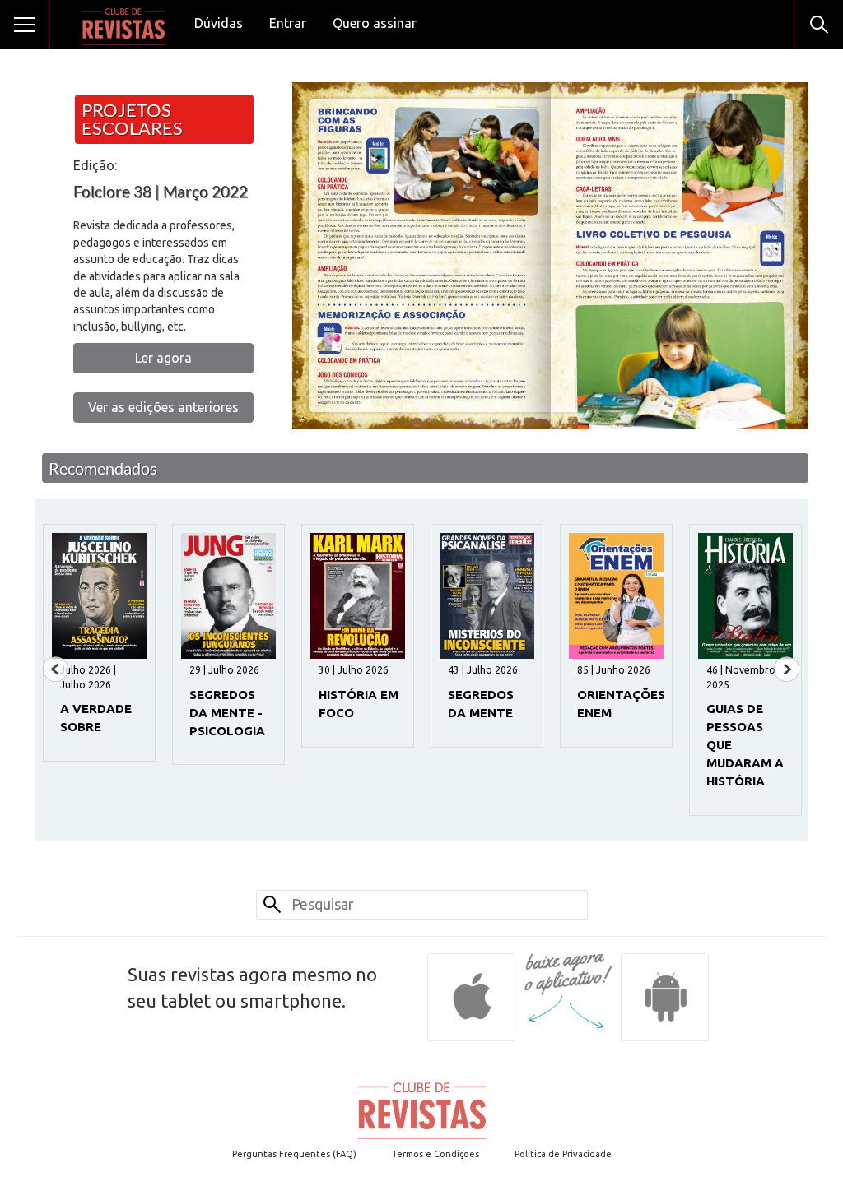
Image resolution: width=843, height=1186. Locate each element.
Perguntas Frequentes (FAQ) (294, 1154)
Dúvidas (218, 23)
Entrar (287, 23)
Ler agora (163, 357)
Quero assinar (375, 23)
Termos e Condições (435, 1154)
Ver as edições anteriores (163, 407)
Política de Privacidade (563, 1154)
